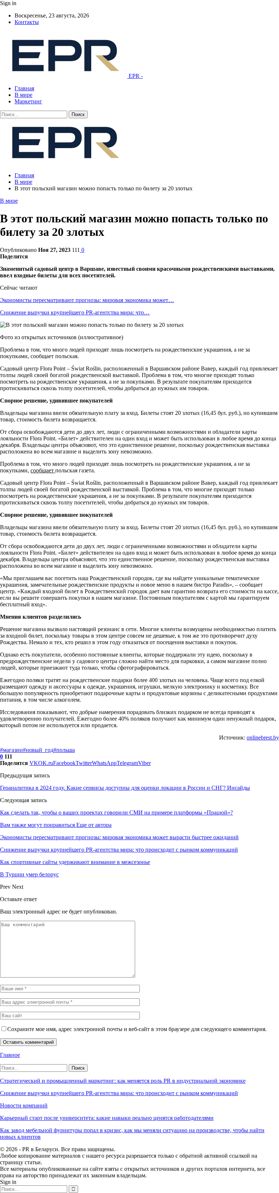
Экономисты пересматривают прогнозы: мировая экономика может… (87, 300)
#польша (64, 750)
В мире (23, 95)
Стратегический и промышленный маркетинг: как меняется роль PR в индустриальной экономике (123, 1081)
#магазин (11, 750)
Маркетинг (28, 101)
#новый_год (38, 750)
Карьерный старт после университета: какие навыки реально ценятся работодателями (107, 1118)
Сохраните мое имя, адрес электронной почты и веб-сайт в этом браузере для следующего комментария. (137, 1029)
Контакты (27, 22)
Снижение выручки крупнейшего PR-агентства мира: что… (75, 312)
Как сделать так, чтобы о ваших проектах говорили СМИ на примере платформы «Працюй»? (116, 812)
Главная (24, 88)
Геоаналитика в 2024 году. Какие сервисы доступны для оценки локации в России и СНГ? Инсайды (125, 788)
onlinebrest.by (263, 737)
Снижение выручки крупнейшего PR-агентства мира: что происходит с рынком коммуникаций (119, 1093)
